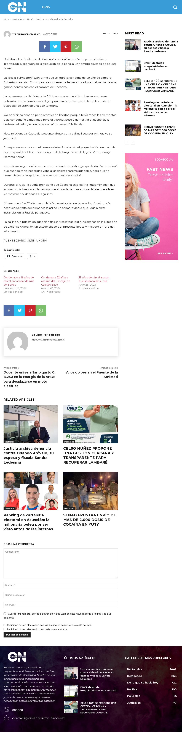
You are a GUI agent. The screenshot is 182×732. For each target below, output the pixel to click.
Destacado (9, 442)
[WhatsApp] (76, 46)
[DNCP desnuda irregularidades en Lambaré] (133, 66)
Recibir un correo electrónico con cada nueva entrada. (37, 629)
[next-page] (133, 142)
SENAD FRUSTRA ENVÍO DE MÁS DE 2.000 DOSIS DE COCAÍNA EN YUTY (89, 520)
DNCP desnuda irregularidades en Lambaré (156, 66)
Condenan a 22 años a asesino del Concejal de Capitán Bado (55, 281)
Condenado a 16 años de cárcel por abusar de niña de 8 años (19, 281)
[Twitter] (55, 46)
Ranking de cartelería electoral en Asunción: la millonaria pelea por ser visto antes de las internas (160, 109)
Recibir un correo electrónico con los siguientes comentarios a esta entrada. (49, 625)
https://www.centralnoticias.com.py (48, 340)
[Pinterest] (66, 46)
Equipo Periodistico (27, 34)
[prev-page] (127, 142)
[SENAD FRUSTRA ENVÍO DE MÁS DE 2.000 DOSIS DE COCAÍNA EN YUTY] (90, 491)
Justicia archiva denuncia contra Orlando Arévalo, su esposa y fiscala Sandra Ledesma (161, 46)
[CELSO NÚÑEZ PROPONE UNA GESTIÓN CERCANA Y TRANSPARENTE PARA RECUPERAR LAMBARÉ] (90, 424)
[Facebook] (44, 46)
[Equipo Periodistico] (8, 34)
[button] (175, 7)
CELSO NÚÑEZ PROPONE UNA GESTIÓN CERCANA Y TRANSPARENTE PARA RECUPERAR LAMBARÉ (160, 85)
